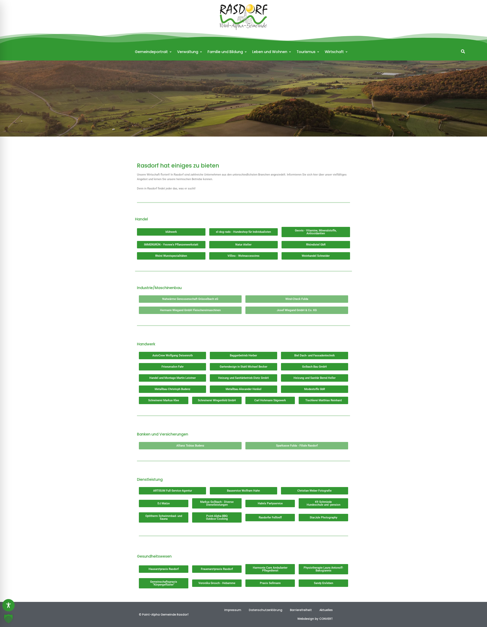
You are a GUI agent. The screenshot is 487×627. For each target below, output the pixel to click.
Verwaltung (187, 51)
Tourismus (306, 51)
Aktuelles (326, 610)
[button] (463, 51)
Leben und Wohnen (269, 51)
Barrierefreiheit (301, 610)
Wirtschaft (334, 51)
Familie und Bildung (225, 51)
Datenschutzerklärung (265, 610)
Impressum (232, 610)
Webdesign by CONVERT (315, 619)
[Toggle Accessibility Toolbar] (8, 605)
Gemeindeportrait (151, 51)
